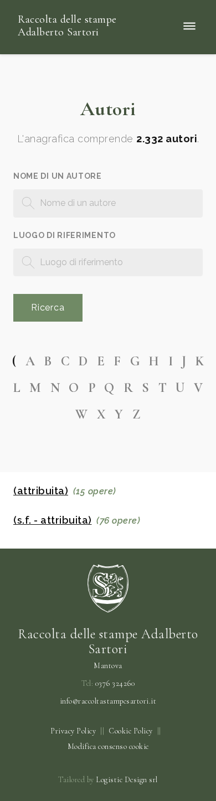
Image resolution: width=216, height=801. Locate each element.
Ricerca (48, 307)
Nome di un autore (57, 176)
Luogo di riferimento (64, 235)
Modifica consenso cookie (108, 746)
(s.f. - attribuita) (52, 520)
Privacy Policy (73, 731)
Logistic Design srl (127, 779)
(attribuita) (40, 491)
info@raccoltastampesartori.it (108, 701)
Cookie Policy (131, 731)
